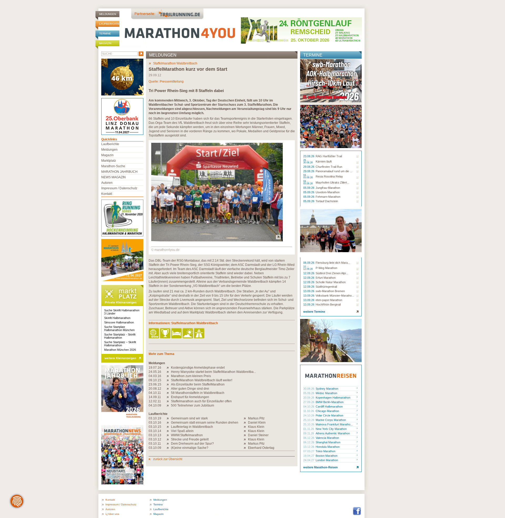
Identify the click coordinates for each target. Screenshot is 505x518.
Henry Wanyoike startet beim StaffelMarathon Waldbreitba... (213, 372)
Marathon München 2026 (120, 349)
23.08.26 (309, 156)
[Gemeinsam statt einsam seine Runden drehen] (168, 422)
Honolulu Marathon (328, 446)
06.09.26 (309, 262)
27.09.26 (309, 402)
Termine (105, 33)
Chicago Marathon (327, 411)
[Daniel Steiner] (246, 435)
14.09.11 (155, 397)
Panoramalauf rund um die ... (334, 171)
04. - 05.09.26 (308, 176)
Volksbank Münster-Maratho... (335, 295)
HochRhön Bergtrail (328, 304)
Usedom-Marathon (328, 192)
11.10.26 (309, 411)
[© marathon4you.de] (217, 240)
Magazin (105, 43)
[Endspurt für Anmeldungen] (168, 397)
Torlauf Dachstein (327, 201)
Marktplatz (108, 160)
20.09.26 (309, 397)
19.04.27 (309, 455)
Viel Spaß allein (182, 431)
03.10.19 (155, 418)
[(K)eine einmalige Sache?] (168, 447)
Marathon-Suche (113, 166)
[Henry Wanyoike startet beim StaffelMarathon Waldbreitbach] (168, 371)
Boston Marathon (326, 455)
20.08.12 (155, 388)
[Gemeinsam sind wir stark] (168, 418)
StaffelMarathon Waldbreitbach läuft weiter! (201, 380)
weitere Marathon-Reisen (320, 467)
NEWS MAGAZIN (113, 177)
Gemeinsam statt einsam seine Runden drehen (204, 422)
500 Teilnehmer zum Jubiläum (192, 405)
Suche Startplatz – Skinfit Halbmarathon (120, 344)
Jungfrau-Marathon (328, 187)
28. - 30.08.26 (308, 161)
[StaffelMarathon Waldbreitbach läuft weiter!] (168, 380)
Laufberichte (109, 23)
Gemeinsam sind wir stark (189, 418)
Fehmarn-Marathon (328, 196)
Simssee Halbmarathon (119, 322)
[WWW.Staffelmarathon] (168, 435)
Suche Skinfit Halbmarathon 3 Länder (121, 312)
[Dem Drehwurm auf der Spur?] (168, 443)
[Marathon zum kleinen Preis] (168, 376)
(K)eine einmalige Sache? (189, 448)
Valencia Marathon (327, 437)
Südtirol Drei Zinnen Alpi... (332, 273)
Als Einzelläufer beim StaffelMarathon (198, 384)
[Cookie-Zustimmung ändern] (17, 501)
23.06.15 (155, 384)
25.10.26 (309, 419)
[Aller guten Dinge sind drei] (168, 388)
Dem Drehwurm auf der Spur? (192, 443)
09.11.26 (309, 433)
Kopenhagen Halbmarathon (333, 397)
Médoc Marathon (326, 393)
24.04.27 (309, 460)
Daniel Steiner (258, 435)
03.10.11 (155, 443)
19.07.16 (155, 367)
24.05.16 (155, 372)
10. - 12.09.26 (308, 268)
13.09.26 (309, 291)
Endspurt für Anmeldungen (190, 397)
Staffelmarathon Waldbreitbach (175, 63)
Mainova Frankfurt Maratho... (334, 424)
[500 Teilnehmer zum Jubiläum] (168, 405)
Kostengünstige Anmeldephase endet (198, 367)
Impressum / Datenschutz (119, 188)
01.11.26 (309, 428)
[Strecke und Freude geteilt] (168, 439)
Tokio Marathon (325, 451)
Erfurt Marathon (326, 277)
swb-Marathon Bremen (330, 291)
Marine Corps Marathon (331, 419)
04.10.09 (155, 405)
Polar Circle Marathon (329, 415)
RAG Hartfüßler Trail (329, 156)
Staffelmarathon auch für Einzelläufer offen (201, 401)
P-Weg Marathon (326, 268)
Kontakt (106, 194)
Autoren (107, 183)
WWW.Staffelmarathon (187, 435)
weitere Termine (314, 311)
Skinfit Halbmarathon (117, 317)
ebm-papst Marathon (329, 300)
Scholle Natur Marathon (331, 282)
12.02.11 (155, 401)
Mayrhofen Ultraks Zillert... (332, 182)
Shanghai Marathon (328, 442)
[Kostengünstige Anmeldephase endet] (168, 367)
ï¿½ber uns (112, 513)
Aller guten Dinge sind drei (190, 388)
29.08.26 (309, 166)
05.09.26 (309, 187)
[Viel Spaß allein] (168, 431)
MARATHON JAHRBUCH (119, 172)
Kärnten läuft (324, 161)
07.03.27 (309, 451)
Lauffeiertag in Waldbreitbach (192, 427)
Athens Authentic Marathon (333, 433)
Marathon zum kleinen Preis (191, 376)
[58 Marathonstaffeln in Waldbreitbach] (168, 393)
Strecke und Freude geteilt (190, 439)
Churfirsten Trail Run (329, 166)
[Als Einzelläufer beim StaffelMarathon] (168, 384)
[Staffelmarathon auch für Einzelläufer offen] (168, 401)
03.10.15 (155, 427)
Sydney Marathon (327, 388)
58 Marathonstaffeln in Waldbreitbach (197, 393)
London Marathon (327, 460)
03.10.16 (155, 422)
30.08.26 (309, 388)
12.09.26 (309, 273)
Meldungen (107, 14)
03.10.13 (155, 435)
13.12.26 (309, 446)
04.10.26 (309, 406)
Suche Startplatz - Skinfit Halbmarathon (119, 336)
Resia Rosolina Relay (329, 176)
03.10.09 (155, 448)
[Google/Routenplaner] (199, 333)
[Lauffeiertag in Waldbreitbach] (168, 426)
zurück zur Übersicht (167, 459)
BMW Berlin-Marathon (330, 402)
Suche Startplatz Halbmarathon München (119, 328)
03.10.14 (155, 431)
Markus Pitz (256, 418)
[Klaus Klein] (246, 426)
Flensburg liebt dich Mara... (333, 262)
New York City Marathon (331, 428)
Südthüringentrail (326, 286)
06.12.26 (309, 437)
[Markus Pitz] (246, 418)
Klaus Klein (256, 427)
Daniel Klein (257, 422)
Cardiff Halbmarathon (329, 406)
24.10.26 (309, 415)
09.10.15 (155, 380)
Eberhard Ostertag (261, 448)
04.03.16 (155, 376)
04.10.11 (155, 393)
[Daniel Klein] (246, 422)
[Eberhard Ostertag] (246, 447)
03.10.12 (155, 439)
